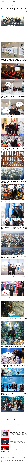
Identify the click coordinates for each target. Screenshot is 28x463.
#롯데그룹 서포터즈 (3, 419)
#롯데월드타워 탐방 (21, 419)
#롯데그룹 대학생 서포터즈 (18, 418)
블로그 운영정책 (8, 457)
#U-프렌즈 (6, 418)
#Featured (2, 418)
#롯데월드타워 (8, 419)
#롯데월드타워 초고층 (14, 419)
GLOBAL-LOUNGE (11, 5)
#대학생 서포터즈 (11, 418)
